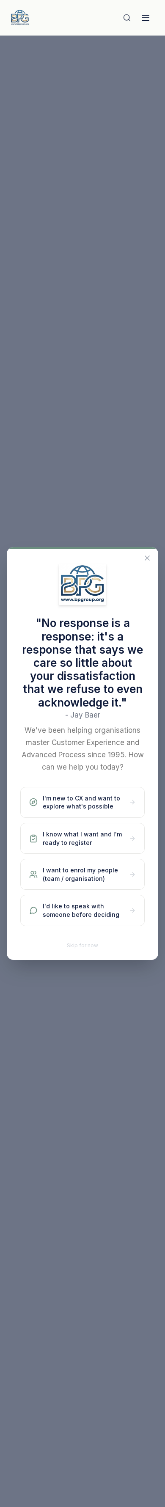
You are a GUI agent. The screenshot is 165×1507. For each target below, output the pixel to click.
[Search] (126, 17)
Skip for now (82, 945)
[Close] (147, 558)
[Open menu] (145, 17)
